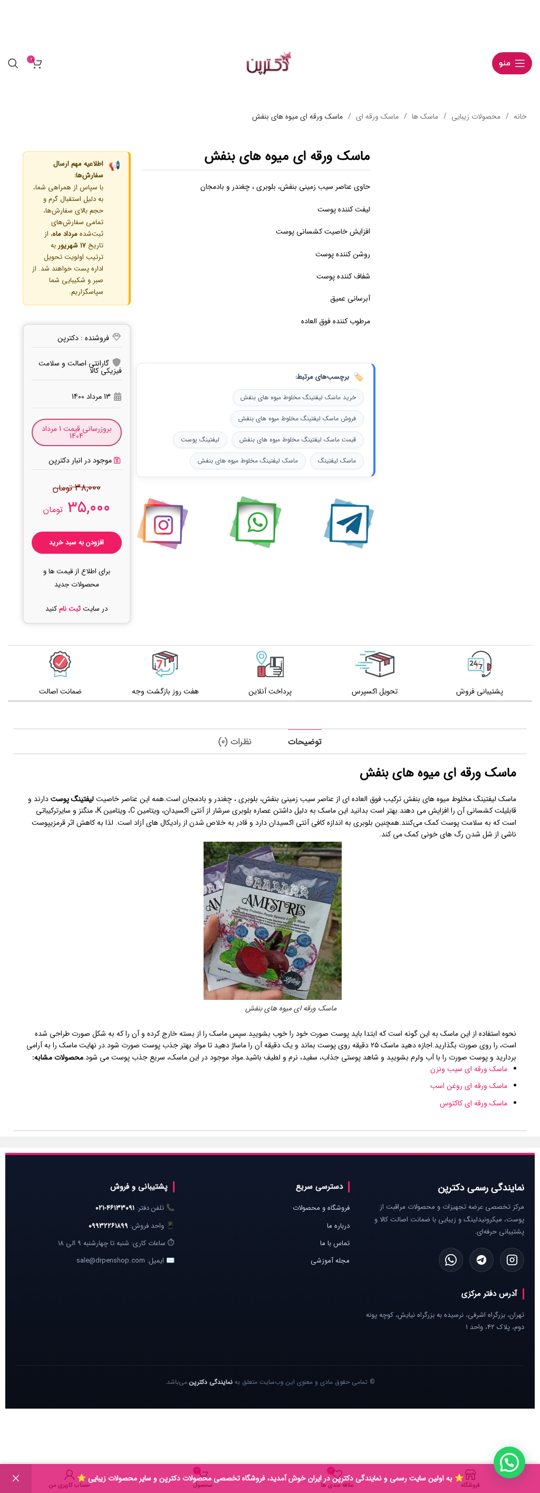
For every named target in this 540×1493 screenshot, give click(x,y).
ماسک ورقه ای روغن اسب (468, 1086)
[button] (77, 460)
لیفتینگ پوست (200, 440)
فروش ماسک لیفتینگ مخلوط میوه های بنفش (297, 418)
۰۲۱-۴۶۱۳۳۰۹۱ (114, 1207)
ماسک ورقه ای (376, 116)
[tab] (305, 741)
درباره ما (338, 1225)
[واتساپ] (451, 1260)
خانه (519, 116)
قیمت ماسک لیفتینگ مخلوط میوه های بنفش (297, 440)
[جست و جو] (13, 63)
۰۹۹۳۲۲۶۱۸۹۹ (108, 1225)
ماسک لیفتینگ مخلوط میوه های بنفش (248, 461)
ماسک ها (424, 116)
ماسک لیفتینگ (337, 461)
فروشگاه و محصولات (321, 1207)
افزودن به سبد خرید (76, 542)
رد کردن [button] (16, 1478)
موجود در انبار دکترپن (80, 460)
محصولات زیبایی (474, 116)
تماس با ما (335, 1243)
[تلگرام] (481, 1260)
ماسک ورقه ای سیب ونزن (468, 1069)
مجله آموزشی (330, 1260)
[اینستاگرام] (512, 1260)
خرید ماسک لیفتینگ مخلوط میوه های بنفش (298, 397)
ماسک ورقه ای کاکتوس (473, 1103)
